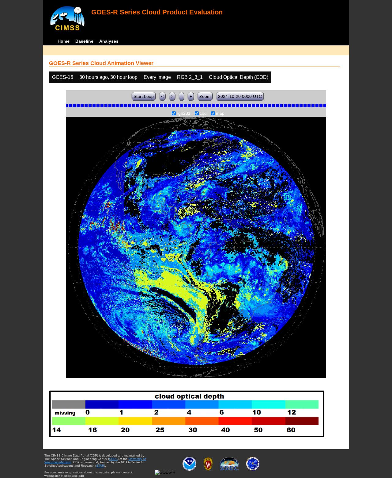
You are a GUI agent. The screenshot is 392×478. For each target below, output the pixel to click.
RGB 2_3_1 (190, 77)
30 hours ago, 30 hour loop (108, 77)
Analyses (109, 41)
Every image (157, 77)
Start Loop (144, 96)
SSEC (113, 459)
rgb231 (183, 113)
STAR (100, 465)
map (220, 113)
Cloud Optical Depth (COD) (238, 77)
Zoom (205, 96)
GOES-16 (62, 77)
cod (203, 113)
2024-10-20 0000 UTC (240, 96)
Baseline (84, 41)
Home (64, 41)
